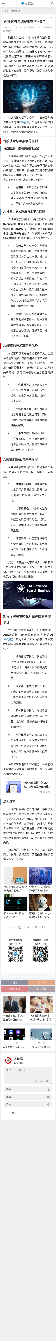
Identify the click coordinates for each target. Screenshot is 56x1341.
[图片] (47, 1081)
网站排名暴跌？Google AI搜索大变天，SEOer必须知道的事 (40, 917)
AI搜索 (14, 982)
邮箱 (8, 1097)
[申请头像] (49, 1059)
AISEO (41, 982)
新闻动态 (16, 10)
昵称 (8, 1089)
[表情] (41, 1081)
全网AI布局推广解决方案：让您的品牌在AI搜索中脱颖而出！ (35, 786)
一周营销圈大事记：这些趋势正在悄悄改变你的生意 (13, 1019)
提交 (14, 1113)
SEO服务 (41, 989)
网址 (8, 1104)
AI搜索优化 (14, 989)
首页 (6, 10)
